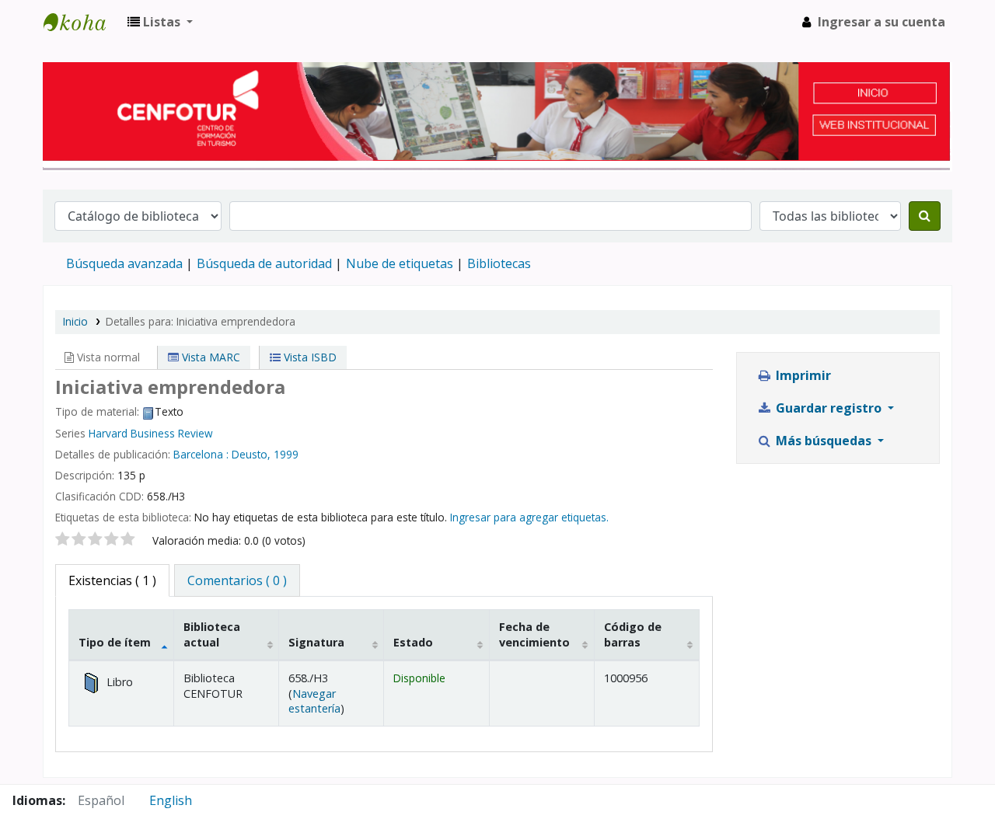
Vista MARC (209, 357)
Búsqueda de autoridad (264, 263)
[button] (160, 21)
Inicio (75, 321)
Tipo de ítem (115, 642)
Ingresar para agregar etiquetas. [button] (529, 517)
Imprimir (802, 375)
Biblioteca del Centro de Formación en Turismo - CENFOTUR (82, 21)
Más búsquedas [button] (824, 440)
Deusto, (251, 454)
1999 (286, 454)
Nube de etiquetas (399, 263)
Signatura (316, 642)
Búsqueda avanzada (124, 263)
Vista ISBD (309, 357)
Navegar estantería (314, 701)
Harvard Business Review (151, 433)
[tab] (237, 580)
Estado (413, 642)
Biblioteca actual (211, 634)
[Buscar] (925, 216)
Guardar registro (829, 407)
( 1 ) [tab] (112, 580)
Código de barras (633, 634)
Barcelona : (201, 454)
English (170, 800)
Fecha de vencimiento (534, 634)
